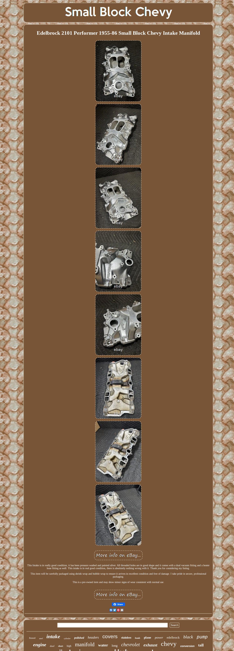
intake (53, 636)
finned (32, 638)
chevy (169, 643)
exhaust (150, 645)
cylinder (67, 638)
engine (39, 644)
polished (79, 637)
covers (110, 636)
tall (201, 645)
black (188, 637)
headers (93, 637)
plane (147, 637)
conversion (187, 646)
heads (137, 638)
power (159, 637)
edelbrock (173, 637)
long (115, 645)
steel (41, 638)
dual (52, 646)
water (103, 645)
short (60, 646)
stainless (126, 637)
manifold (85, 644)
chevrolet (130, 644)
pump (202, 636)
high (69, 646)
